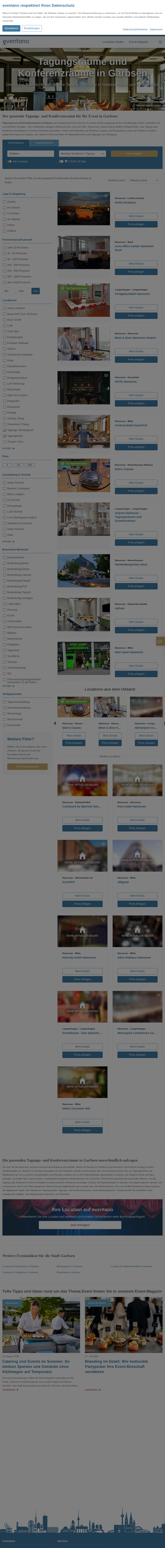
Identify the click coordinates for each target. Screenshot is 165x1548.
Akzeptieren (11, 28)
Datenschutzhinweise (135, 29)
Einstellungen (32, 28)
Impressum (156, 29)
